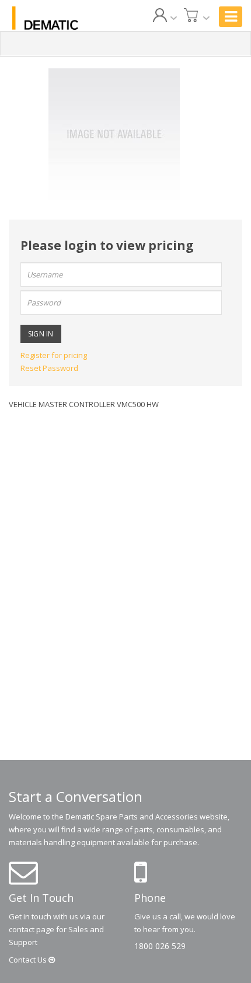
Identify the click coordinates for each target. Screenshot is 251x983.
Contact (28, 959)
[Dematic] (45, 18)
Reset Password (49, 368)
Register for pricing (53, 355)
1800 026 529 (160, 945)
